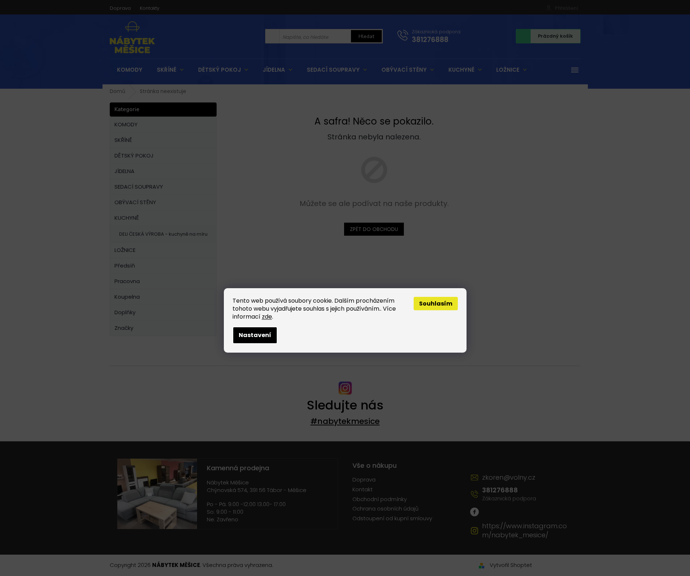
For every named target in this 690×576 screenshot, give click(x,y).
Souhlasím (435, 303)
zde (267, 316)
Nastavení (255, 335)
